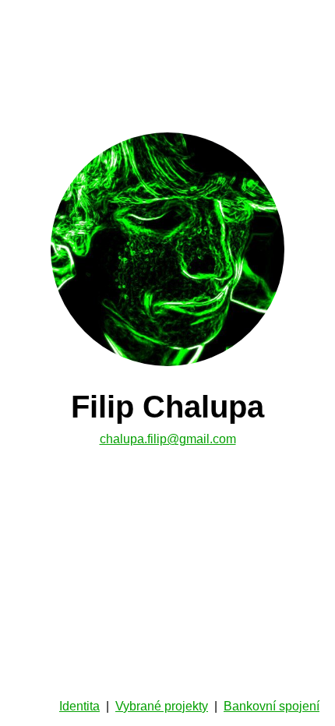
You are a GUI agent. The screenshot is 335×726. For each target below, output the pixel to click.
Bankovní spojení (271, 706)
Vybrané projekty (161, 706)
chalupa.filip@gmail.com (168, 439)
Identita (79, 706)
